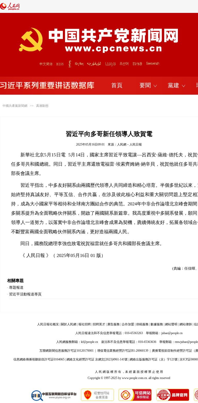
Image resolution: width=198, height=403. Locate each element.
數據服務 (157, 324)
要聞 (145, 85)
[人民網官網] (9, 9)
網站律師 (185, 324)
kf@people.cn (89, 342)
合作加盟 (128, 324)
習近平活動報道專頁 (25, 294)
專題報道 (16, 287)
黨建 (173, 85)
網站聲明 (171, 324)
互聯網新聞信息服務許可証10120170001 (66, 350)
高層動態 (42, 106)
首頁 (116, 85)
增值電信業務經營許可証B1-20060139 (122, 350)
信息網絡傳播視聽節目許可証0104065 (38, 359)
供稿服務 (142, 324)
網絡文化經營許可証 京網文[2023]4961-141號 (97, 359)
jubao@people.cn (172, 333)
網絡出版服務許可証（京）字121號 (154, 359)
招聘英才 (99, 324)
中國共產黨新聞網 (15, 106)
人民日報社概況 (48, 324)
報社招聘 (84, 324)
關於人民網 (68, 324)
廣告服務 (113, 324)
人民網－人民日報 (129, 144)
